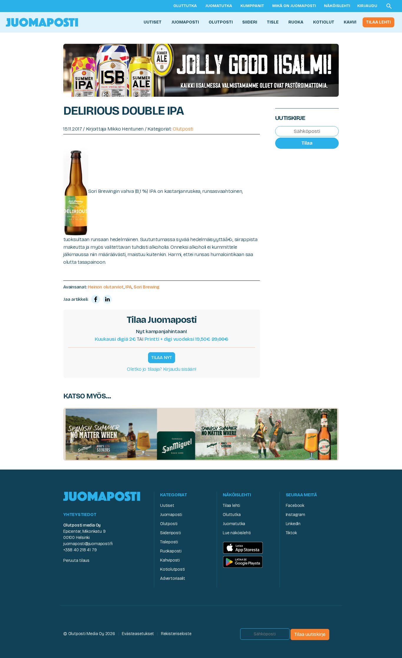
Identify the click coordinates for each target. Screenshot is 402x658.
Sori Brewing (147, 287)
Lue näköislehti (237, 532)
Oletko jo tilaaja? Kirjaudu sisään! (161, 369)
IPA (128, 287)
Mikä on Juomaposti (294, 6)
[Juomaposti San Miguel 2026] (201, 434)
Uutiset (153, 22)
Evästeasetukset (138, 633)
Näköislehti (337, 6)
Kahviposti (170, 560)
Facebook (295, 505)
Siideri (249, 22)
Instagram (295, 514)
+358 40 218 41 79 (80, 549)
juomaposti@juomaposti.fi (88, 543)
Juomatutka (218, 6)
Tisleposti (169, 542)
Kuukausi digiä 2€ (115, 339)
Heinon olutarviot (105, 287)
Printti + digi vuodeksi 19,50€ (186, 339)
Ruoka (295, 22)
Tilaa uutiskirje (309, 634)
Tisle (273, 22)
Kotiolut (323, 22)
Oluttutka (185, 6)
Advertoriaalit (172, 578)
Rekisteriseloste (176, 633)
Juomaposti (185, 22)
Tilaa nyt (161, 357)
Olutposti (221, 22)
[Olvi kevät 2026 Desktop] (201, 70)
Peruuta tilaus (76, 560)
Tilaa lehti (378, 22)
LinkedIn (293, 523)
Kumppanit (252, 6)
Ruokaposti (171, 551)
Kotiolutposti (172, 569)
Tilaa (307, 143)
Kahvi (350, 22)
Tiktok (291, 532)
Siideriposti (170, 532)
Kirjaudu (367, 6)
